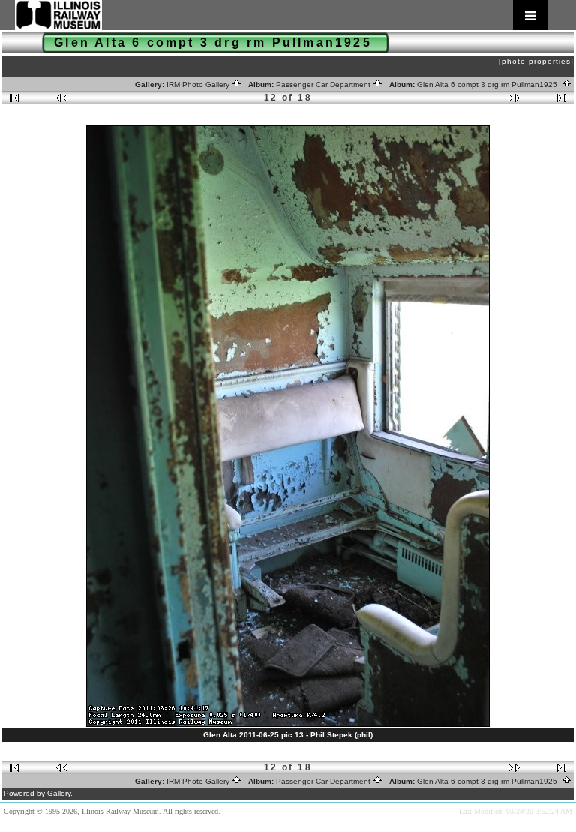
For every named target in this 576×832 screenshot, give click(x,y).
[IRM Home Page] (281, 15)
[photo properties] (536, 61)
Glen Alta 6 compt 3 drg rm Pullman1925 (489, 84)
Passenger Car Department (324, 84)
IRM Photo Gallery (199, 84)
